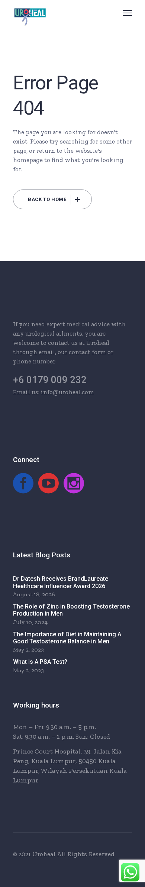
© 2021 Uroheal (34, 854)
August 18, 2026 (34, 594)
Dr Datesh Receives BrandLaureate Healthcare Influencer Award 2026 (60, 582)
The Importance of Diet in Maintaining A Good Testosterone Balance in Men (67, 638)
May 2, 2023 (28, 649)
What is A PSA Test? (40, 661)
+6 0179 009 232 (50, 379)
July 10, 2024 (30, 622)
